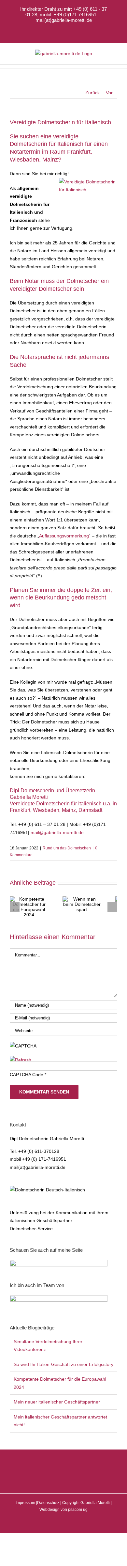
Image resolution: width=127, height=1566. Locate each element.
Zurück (92, 92)
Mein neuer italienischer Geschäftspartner (57, 1401)
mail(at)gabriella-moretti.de (63, 20)
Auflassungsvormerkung (64, 535)
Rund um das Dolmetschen (67, 848)
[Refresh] (20, 1059)
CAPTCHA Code (26, 1074)
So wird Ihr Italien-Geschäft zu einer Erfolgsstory (63, 1364)
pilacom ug (78, 1509)
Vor (109, 92)
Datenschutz (48, 1502)
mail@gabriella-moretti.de (57, 832)
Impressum (25, 1502)
